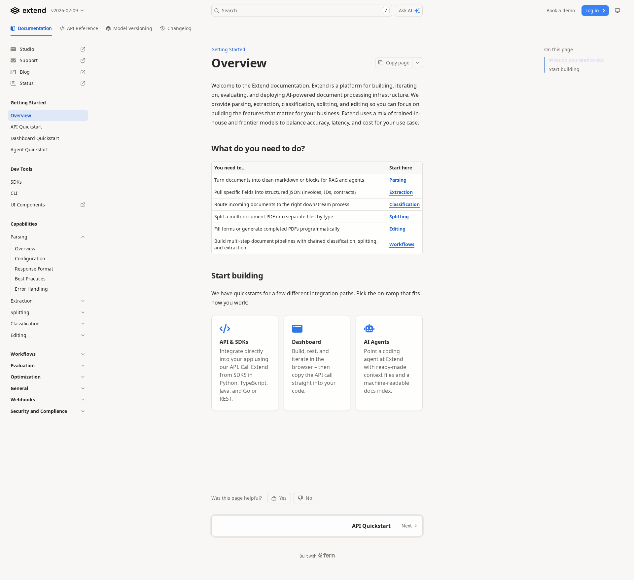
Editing (397, 229)
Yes (283, 498)
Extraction (401, 192)
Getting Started (228, 49)
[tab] (31, 28)
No (309, 498)
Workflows (401, 244)
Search (304, 10)
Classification (404, 204)
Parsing (397, 180)
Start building (564, 69)
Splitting (399, 216)
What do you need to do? (576, 60)
